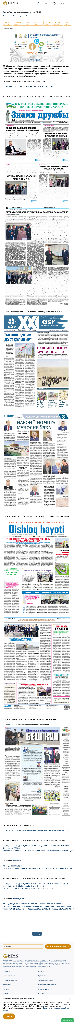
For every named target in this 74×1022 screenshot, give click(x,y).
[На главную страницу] (11, 3)
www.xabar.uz (17, 861)
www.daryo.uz (17, 899)
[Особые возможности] (46, 3)
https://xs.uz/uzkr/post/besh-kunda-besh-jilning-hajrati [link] (28, 86)
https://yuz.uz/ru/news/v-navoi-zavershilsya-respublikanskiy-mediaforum (36, 830)
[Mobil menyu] (70, 3)
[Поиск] (63, 3)
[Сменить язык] (54, 3)
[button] (67, 1020)
